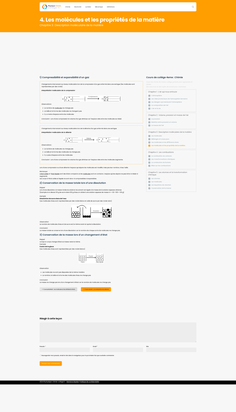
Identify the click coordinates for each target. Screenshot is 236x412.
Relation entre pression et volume (164, 122)
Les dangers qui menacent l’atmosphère (166, 102)
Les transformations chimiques (163, 159)
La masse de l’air (157, 125)
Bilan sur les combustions (161, 166)
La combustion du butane (161, 162)
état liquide (55, 174)
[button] (58, 289)
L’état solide (44, 174)
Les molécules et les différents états (165, 142)
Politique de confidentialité (89, 382)
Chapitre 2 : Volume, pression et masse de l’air (168, 115)
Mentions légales (73, 382)
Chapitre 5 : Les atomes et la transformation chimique (167, 173)
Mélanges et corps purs (160, 139)
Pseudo (43, 346)
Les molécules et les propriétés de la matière (168, 145)
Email (95, 346)
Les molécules (156, 136)
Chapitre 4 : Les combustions (161, 152)
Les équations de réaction (161, 185)
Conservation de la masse (161, 188)
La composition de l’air (159, 105)
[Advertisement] (118, 46)
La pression (155, 119)
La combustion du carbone (161, 156)
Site (147, 346)
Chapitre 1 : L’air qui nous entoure (162, 92)
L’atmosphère (156, 96)
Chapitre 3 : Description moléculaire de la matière (170, 132)
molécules (58, 108)
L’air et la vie (156, 108)
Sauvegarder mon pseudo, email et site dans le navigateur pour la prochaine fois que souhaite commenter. (77, 355)
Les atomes (155, 178)
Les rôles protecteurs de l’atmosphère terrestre (169, 99)
